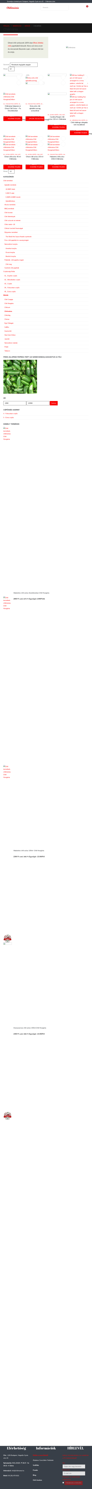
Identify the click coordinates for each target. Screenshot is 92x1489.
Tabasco (7, 351)
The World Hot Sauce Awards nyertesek (19, 236)
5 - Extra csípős (8, 417)
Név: (64, 1463)
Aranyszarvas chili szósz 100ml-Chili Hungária (29, 1028)
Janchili (6, 339)
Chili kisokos (37, 1480)
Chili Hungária (8, 303)
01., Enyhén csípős (10, 276)
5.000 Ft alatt (10, 193)
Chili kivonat (8, 212)
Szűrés (53, 403)
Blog (34, 1475)
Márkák (5, 295)
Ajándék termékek (10, 185)
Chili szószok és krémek (12, 220)
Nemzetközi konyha (10, 244)
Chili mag (9, 264)
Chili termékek (8, 180)
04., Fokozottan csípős (10, 104)
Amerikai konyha (11, 248)
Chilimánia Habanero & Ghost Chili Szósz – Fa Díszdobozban (13, 108)
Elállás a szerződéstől (40, 1455)
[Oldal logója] (13, 7)
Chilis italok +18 (9, 224)
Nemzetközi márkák (11, 343)
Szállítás (36, 1465)
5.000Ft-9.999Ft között (13, 197)
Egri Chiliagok (8, 323)
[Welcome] (72, 7)
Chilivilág (7, 315)
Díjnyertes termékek (11, 232)
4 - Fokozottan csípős (10, 413)
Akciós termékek (9, 205)
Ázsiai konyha (10, 252)
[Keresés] (64, 7)
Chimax (6, 319)
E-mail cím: (66, 1470)
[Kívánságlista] (79, 7)
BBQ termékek (9, 208)
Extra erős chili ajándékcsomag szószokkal (35, 108)
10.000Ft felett (10, 189)
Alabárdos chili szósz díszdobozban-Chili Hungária (31, 593)
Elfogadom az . (71, 1478)
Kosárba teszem (14, 119)
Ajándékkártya (10, 201)
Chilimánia (8, 311)
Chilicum (7, 307)
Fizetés (35, 1470)
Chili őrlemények (9, 216)
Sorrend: (6, 64)
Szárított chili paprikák (11, 268)
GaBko (6, 327)
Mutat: (5, 69)
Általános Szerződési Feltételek (43, 1460)
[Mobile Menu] (5, 7)
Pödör (6, 347)
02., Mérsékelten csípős (77, 120)
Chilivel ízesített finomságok (13, 228)
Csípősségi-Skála (9, 271)
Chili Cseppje (8, 299)
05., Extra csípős (53, 114)
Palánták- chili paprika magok (14, 260)
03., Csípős (8, 284)
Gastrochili (7, 331)
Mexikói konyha (11, 256)
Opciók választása (36, 119)
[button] (4, 72)
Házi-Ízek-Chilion (9, 335)
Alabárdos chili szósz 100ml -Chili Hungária (28, 850)
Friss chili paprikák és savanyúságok (16, 240)
